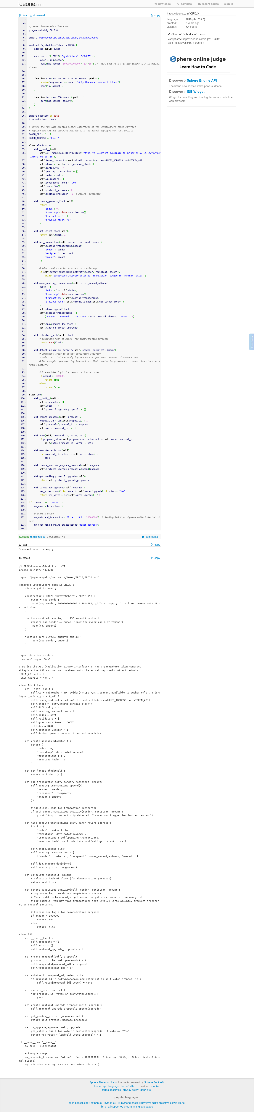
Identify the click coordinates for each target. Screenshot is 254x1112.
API (104, 1086)
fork (25, 15)
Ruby (143, 1103)
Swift (174, 1103)
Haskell (135, 1103)
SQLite (155, 1103)
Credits (130, 1086)
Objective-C (165, 1103)
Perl (88, 1103)
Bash (71, 1103)
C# (92, 1103)
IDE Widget (196, 91)
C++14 (116, 1103)
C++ (101, 1103)
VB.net (181, 1103)
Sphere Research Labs (103, 1082)
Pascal (79, 1103)
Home (97, 1086)
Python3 (126, 1103)
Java (148, 1103)
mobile (155, 1086)
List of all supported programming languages (127, 1106)
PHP (96, 1103)
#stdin (33, 536)
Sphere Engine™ (154, 1082)
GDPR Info (145, 1090)
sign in (228, 4)
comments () (152, 536)
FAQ (123, 1086)
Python (108, 1103)
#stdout (42, 536)
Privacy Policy (131, 1090)
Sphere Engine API (202, 80)
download (39, 15)
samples (186, 4)
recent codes (210, 4)
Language (113, 1086)
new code (164, 4)
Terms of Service (111, 1090)
